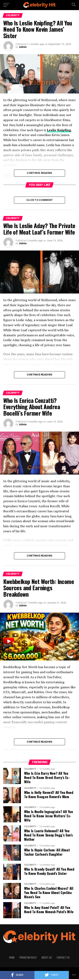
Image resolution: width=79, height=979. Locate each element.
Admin (23, 47)
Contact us (63, 957)
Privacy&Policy (28, 957)
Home (12, 957)
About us (47, 957)
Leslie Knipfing (59, 130)
